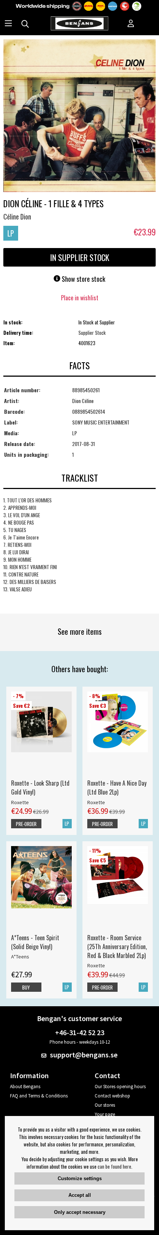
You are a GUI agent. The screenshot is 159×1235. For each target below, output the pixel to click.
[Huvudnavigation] (8, 24)
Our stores (105, 1105)
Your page (105, 1114)
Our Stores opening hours (120, 1086)
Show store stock (82, 279)
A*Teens (20, 956)
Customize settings (80, 1178)
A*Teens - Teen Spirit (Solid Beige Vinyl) (35, 942)
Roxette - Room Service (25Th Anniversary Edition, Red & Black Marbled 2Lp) (117, 946)
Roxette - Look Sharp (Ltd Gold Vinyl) (40, 787)
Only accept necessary (79, 1212)
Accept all (79, 1195)
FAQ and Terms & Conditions (39, 1096)
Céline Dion (17, 216)
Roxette (20, 802)
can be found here (114, 1166)
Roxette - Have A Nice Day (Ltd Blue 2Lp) (116, 787)
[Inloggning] (131, 24)
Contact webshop (112, 1096)
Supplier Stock (92, 332)
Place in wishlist (79, 297)
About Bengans (25, 1086)
